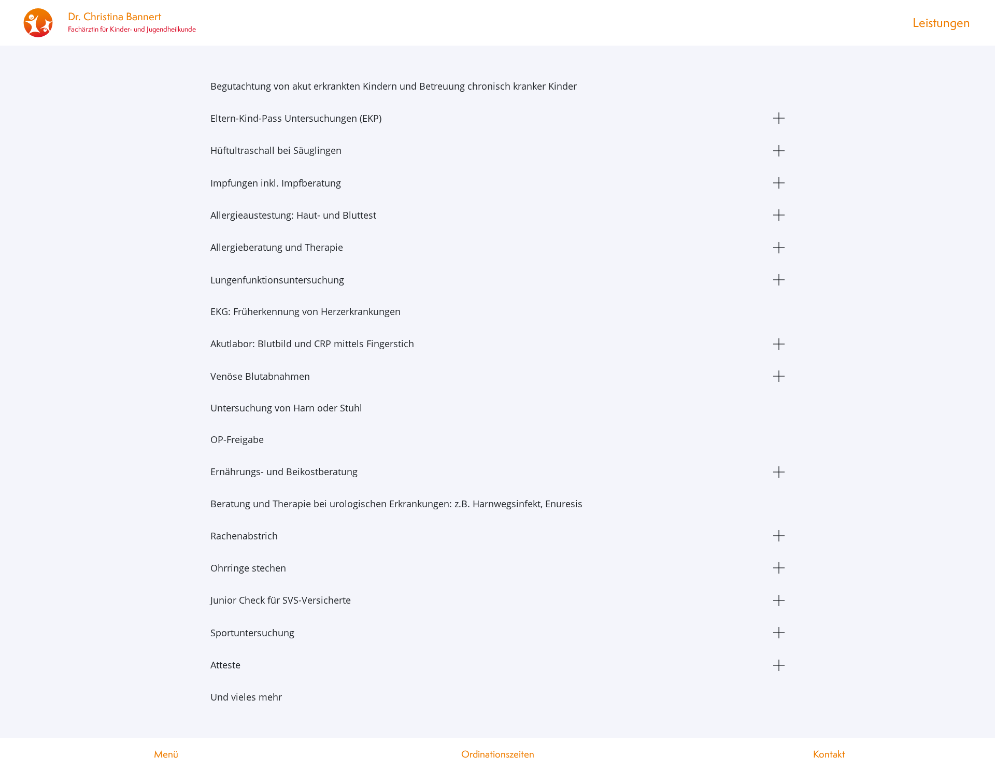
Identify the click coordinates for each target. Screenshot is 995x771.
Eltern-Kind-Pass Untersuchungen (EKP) (295, 118)
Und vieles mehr (246, 697)
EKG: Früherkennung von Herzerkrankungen (305, 311)
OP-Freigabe (237, 439)
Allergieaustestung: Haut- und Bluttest (293, 215)
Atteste (225, 665)
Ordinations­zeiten (497, 754)
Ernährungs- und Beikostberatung (284, 471)
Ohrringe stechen (248, 568)
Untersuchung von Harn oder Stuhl (286, 408)
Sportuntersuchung (252, 632)
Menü (166, 754)
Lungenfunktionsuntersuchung (277, 280)
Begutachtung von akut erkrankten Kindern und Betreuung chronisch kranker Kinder (393, 86)
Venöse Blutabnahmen (260, 376)
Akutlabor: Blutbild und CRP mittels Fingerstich (312, 343)
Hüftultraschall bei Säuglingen (276, 150)
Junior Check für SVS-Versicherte (280, 600)
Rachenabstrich (244, 536)
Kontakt (829, 754)
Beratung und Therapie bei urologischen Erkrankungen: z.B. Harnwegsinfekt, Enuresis (396, 503)
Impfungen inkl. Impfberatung (275, 183)
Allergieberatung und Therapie (276, 247)
